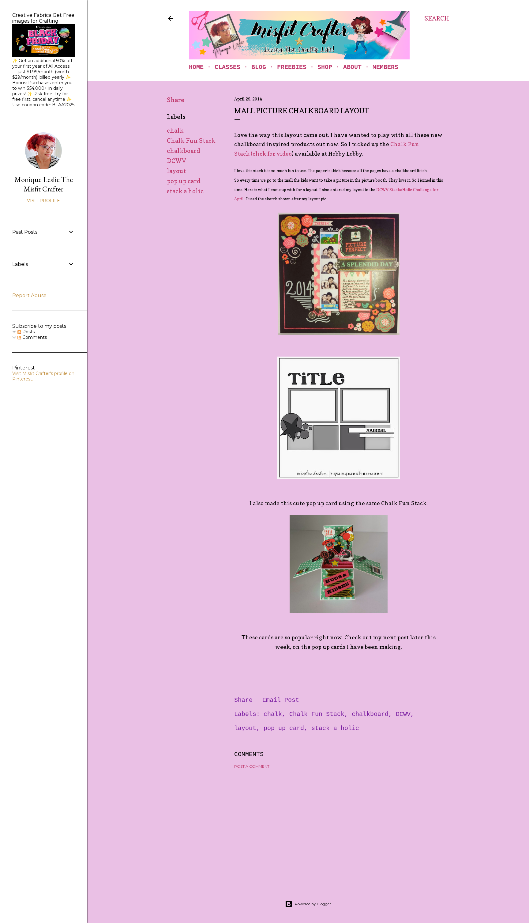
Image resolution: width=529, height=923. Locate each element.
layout (176, 171)
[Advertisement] (338, 827)
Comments (34, 337)
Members (385, 67)
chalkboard (183, 150)
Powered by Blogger (313, 904)
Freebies (291, 67)
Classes (227, 67)
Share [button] (175, 100)
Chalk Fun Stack (191, 140)
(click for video (271, 153)
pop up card (184, 181)
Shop (324, 67)
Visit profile (43, 200)
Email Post (280, 700)
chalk (175, 130)
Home (196, 67)
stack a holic (185, 191)
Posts (28, 332)
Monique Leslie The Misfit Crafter (43, 184)
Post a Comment (251, 766)
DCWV (176, 161)
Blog (258, 67)
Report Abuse (29, 295)
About (352, 67)
